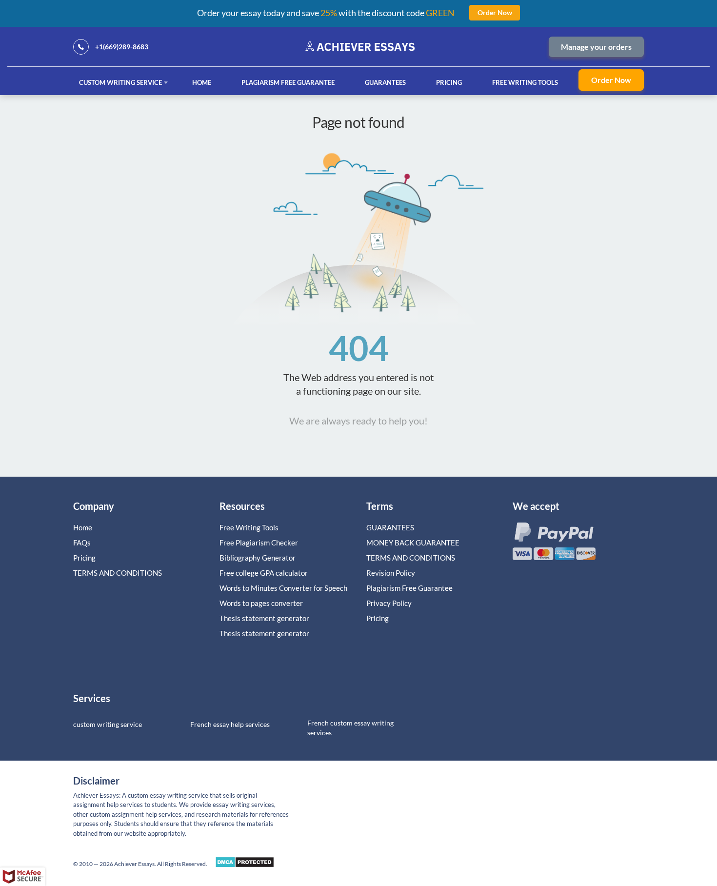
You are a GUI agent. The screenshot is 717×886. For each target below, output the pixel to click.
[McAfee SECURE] (22, 876)
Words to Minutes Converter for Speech (283, 588)
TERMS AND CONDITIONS (118, 572)
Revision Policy (390, 572)
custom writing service (107, 724)
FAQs (82, 542)
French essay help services (230, 724)
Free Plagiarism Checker (258, 542)
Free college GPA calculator (263, 572)
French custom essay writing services (350, 728)
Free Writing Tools (525, 82)
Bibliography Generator (257, 557)
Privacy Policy (389, 603)
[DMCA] (244, 864)
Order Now (611, 79)
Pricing (449, 82)
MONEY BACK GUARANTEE (412, 542)
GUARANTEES (385, 82)
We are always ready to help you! (358, 420)
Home (201, 82)
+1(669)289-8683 (121, 46)
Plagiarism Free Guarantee (288, 82)
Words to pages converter (261, 603)
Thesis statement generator (264, 618)
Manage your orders (596, 46)
